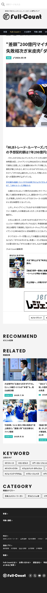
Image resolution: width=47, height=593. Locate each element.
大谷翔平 (27, 32)
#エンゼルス (23, 463)
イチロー (40, 539)
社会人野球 (22, 548)
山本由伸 (23, 539)
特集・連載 (38, 32)
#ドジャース (9, 463)
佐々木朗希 (32, 539)
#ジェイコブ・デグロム (13, 473)
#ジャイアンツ (36, 317)
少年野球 (39, 548)
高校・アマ (7, 545)
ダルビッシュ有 (33, 496)
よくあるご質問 (8, 565)
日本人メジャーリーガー (14, 496)
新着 (5, 32)
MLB (8, 58)
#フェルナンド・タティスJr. (32, 468)
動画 (5, 555)
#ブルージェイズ (32, 473)
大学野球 (14, 548)
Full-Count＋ (15, 32)
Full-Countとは (9, 562)
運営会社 (36, 562)
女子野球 (31, 548)
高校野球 (6, 548)
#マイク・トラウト (11, 468)
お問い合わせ (24, 562)
